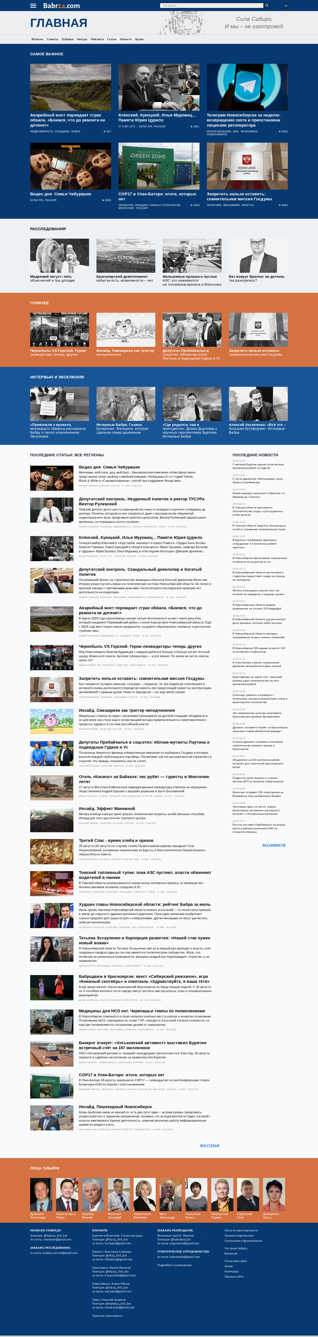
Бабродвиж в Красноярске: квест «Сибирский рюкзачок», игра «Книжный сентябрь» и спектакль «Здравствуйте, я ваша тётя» (144, 979)
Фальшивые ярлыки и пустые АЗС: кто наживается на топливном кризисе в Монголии (192, 280)
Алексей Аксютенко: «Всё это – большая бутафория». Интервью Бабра (257, 428)
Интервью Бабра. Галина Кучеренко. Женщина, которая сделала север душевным (122, 428)
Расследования (48, 229)
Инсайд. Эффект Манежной (107, 808)
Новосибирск (217, 134)
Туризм (103, 796)
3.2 (52, 1329)
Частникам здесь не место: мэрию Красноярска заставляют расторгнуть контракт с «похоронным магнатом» (256, 810)
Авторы (82, 39)
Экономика (248, 131)
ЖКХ (236, 131)
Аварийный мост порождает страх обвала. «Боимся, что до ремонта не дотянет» (67, 120)
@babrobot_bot (180, 1239)
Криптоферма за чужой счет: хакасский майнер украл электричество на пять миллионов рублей (257, 680)
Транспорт (140, 892)
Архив (139, 39)
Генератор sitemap (114, 1329)
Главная (58, 22)
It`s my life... (128, 126)
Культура (145, 126)
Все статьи (209, 1145)
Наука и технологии (165, 205)
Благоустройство (122, 1129)
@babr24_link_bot (55, 1235)
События (116, 1000)
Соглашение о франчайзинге (243, 1240)
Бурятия (147, 796)
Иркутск (248, 205)
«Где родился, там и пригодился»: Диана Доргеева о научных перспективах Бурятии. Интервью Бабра (190, 430)
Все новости (274, 845)
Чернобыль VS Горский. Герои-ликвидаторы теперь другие (58, 352)
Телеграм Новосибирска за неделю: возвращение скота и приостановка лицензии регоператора (243, 120)
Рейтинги (97, 39)
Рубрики (67, 39)
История (118, 823)
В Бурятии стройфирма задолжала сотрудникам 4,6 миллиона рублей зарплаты (255, 543)
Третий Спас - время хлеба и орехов (116, 840)
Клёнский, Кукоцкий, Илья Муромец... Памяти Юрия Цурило (140, 537)
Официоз (141, 205)
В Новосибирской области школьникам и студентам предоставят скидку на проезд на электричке (259, 576)
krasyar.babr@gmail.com (120, 1275)
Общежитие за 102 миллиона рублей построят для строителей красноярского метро (258, 763)
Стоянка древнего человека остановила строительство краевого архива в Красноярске (258, 745)
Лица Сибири (44, 1168)
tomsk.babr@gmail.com (119, 1307)
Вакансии (231, 1253)
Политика (214, 205)
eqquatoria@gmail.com (184, 1243)
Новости (126, 39)
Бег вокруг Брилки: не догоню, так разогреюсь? (257, 278)
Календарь (232, 1271)
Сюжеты (52, 39)
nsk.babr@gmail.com (118, 1291)
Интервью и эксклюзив (57, 377)
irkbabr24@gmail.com (118, 1259)
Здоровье (102, 1030)
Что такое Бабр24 (236, 1248)
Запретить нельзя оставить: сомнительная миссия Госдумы (255, 352)
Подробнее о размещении (174, 1265)
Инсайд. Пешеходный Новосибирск (115, 1106)
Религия (128, 859)
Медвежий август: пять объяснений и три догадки (52, 278)
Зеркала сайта (234, 1276)
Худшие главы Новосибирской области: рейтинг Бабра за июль (145, 904)
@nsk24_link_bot (117, 1287)
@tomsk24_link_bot (118, 1303)
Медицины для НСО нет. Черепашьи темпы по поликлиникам (142, 1011)
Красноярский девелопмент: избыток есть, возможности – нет (124, 278)
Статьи (111, 39)
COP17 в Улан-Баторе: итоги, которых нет (122, 1075)
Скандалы (62, 131)
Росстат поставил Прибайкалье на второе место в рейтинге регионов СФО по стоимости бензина (259, 828)
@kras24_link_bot (117, 1271)
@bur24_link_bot (117, 1239)
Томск (75, 131)
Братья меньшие (219, 131)
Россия (159, 126)
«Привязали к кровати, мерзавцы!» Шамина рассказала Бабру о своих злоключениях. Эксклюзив (58, 430)
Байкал (158, 796)
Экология (126, 205)
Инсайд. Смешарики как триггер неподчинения (127, 710)
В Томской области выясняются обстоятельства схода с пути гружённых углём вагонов (258, 511)
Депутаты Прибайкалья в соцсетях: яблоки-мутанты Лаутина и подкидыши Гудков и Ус (191, 354)
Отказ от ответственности (241, 1230)
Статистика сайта (236, 1261)
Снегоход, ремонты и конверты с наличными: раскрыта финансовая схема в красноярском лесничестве (260, 698)
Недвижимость (41, 131)
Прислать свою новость (107, 1315)
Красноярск (130, 1000)
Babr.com (61, 6)
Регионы (37, 39)
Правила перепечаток (239, 1235)
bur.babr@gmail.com (118, 1243)
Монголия (126, 208)
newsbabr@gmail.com (57, 1239)
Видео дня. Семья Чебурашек (60, 194)
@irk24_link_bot (116, 1255)
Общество (122, 665)
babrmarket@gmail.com (185, 1256)
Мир (136, 859)
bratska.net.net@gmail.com (60, 1252)
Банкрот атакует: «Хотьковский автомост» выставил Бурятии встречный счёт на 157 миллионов (142, 1045)
